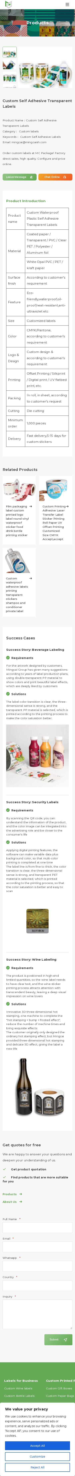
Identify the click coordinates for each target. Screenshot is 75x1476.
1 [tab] (9, 52)
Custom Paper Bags (60, 1395)
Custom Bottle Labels (19, 1395)
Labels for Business (21, 1381)
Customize (37, 1456)
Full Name (10, 1219)
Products (13, 1194)
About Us (13, 1201)
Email (7, 1238)
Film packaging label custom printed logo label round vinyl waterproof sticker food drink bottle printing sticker (19, 521)
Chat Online (55, 177)
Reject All (37, 1467)
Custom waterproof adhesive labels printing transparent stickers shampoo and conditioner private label (19, 595)
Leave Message (19, 177)
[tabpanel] (45, 74)
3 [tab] (9, 76)
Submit (54, 1339)
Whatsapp (10, 1257)
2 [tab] (9, 64)
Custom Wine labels (18, 1388)
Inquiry (8, 1296)
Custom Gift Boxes (59, 1388)
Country (9, 1277)
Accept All (37, 1446)
